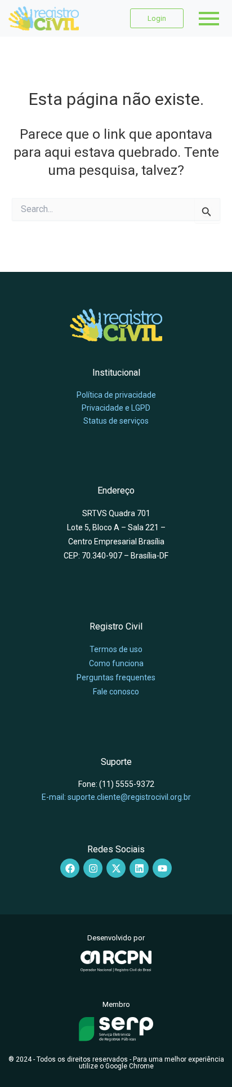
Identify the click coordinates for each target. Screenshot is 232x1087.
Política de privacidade (116, 394)
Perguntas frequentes (116, 677)
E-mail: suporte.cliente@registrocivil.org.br (116, 797)
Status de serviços (116, 420)
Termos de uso (116, 649)
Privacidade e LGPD (116, 407)
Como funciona (116, 663)
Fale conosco (116, 691)
